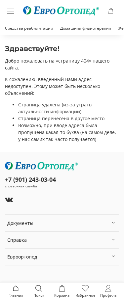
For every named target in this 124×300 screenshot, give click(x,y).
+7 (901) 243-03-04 (30, 179)
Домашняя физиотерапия (85, 28)
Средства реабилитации (29, 28)
